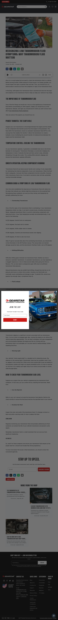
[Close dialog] (55, 292)
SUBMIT (15, 320)
